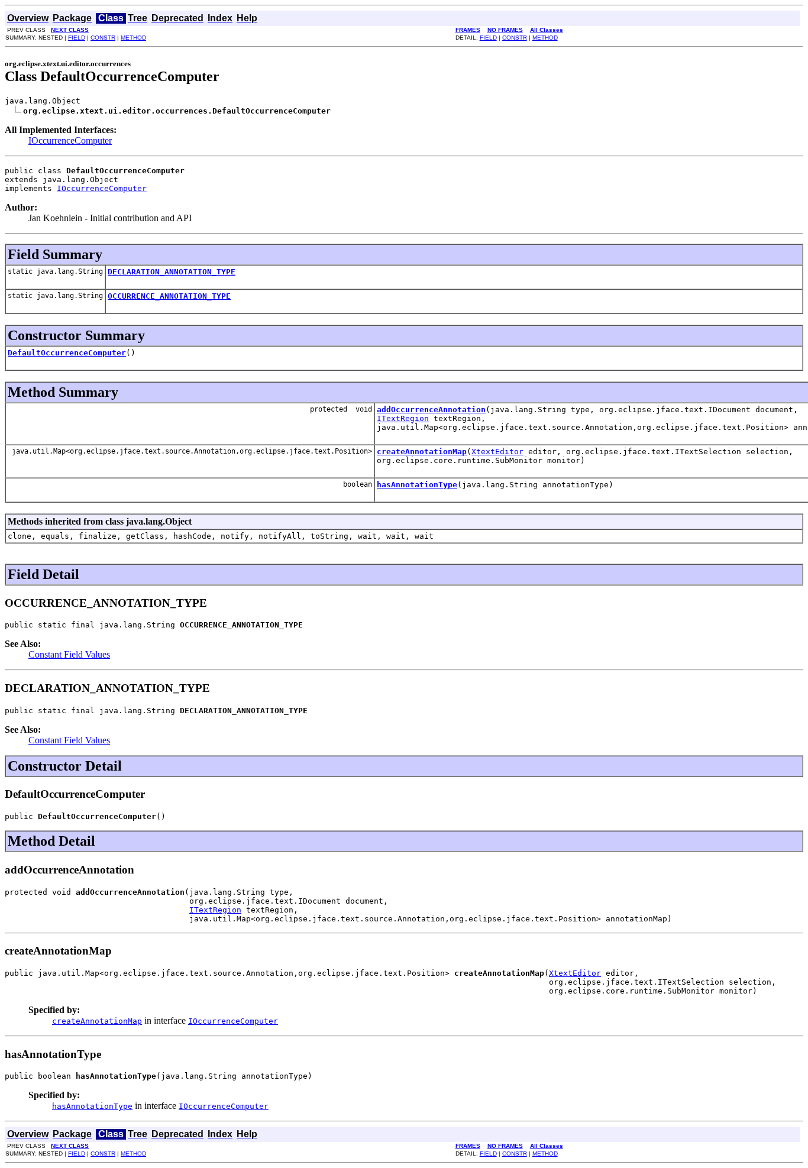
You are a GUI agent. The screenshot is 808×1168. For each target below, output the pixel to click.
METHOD (133, 37)
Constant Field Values (69, 654)
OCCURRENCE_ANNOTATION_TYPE (169, 296)
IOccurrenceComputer (70, 140)
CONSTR (103, 37)
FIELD (76, 37)
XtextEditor (497, 451)
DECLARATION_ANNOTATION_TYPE (171, 271)
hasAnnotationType (417, 484)
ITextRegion (403, 418)
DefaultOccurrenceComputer (67, 352)
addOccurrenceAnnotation (431, 409)
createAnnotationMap (422, 451)
